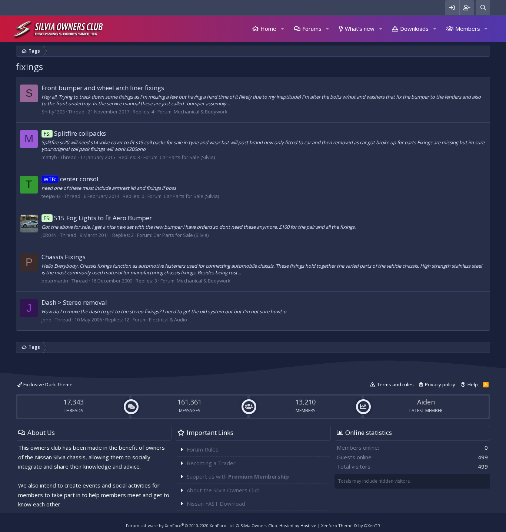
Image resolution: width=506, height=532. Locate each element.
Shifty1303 (53, 111)
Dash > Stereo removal (74, 302)
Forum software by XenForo (180, 525)
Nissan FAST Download (216, 503)
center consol (71, 179)
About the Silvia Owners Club (223, 490)
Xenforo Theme (350, 525)
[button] (282, 29)
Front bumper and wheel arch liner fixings (102, 87)
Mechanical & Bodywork (200, 111)
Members (467, 28)
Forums (312, 28)
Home (268, 28)
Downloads (414, 28)
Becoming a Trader (211, 463)
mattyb (49, 157)
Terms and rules (395, 384)
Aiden (426, 401)
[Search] (483, 7)
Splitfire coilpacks (75, 133)
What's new (359, 28)
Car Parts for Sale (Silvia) (187, 157)
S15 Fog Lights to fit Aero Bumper (98, 218)
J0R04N (49, 235)
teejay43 (51, 196)
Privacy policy (440, 384)
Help (472, 384)
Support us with (238, 476)
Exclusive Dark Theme (47, 384)
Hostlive (308, 525)
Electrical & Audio (168, 319)
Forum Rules (203, 449)
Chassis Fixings (63, 256)
